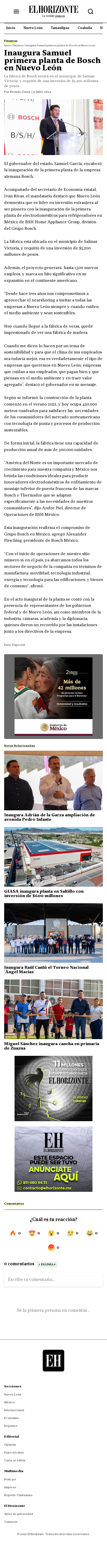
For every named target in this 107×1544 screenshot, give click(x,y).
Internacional (14, 1410)
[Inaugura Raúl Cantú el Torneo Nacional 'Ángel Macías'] (53, 933)
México (9, 1402)
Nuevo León (12, 1394)
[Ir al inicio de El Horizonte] (53, 11)
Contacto (10, 1522)
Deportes (10, 1426)
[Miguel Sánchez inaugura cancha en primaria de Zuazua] (53, 1009)
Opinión (10, 1444)
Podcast (10, 1479)
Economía (11, 1418)
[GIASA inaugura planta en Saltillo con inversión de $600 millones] (53, 857)
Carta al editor (14, 1460)
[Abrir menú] (16, 11)
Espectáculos (14, 1452)
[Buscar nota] (90, 11)
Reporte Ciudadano (18, 1495)
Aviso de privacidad (18, 1514)
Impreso (10, 1487)
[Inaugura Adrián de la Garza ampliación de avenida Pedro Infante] (53, 780)
